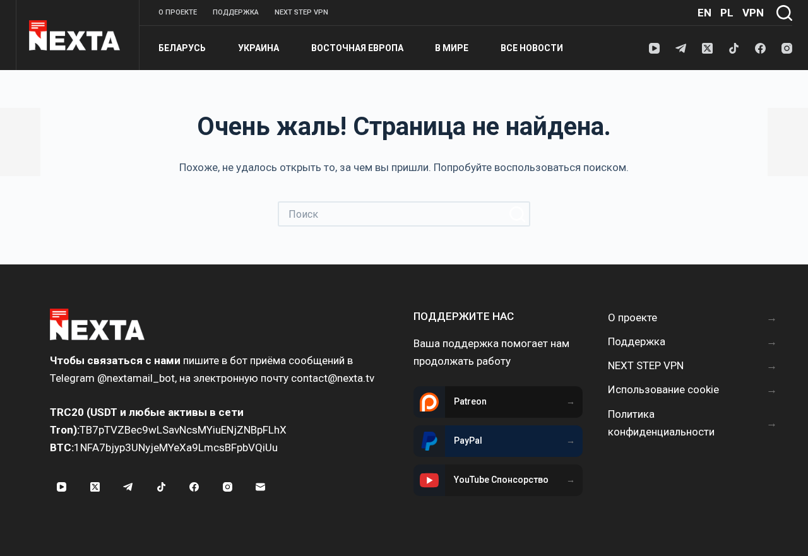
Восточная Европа (357, 48)
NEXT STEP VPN (301, 12)
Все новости (532, 48)
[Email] (261, 487)
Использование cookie (663, 389)
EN (704, 12)
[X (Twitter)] (707, 48)
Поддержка (236, 12)
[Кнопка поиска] (517, 214)
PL (727, 12)
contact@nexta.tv (332, 378)
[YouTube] (654, 48)
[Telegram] (680, 48)
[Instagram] (786, 48)
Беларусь (182, 48)
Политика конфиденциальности (661, 423)
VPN (753, 12)
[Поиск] (784, 13)
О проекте (177, 12)
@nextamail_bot (136, 378)
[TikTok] (733, 48)
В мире (451, 48)
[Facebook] (760, 48)
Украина (258, 48)
